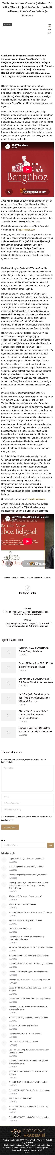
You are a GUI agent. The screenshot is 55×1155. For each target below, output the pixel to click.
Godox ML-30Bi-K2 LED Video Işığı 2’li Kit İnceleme (29, 956)
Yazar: (30, 577)
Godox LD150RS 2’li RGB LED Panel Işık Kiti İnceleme (30, 912)
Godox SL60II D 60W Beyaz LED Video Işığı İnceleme (30, 999)
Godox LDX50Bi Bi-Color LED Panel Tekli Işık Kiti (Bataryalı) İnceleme (28, 1008)
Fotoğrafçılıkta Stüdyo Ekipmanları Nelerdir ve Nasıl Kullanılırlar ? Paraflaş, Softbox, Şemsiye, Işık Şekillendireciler (29, 885)
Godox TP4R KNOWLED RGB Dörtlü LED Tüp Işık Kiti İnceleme (30, 989)
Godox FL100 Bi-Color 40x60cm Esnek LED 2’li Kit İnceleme (28, 1072)
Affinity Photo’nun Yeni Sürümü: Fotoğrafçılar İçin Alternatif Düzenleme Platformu (34, 714)
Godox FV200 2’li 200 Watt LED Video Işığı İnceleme (29, 980)
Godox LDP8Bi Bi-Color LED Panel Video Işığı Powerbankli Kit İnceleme (27, 938)
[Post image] (8, 652)
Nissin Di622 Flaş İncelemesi (20, 1098)
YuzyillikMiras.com (26, 230)
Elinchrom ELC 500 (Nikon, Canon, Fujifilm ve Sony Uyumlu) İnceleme (29, 1051)
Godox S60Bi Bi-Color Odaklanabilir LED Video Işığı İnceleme (29, 1107)
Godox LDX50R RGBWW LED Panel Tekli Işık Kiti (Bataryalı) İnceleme (28, 1062)
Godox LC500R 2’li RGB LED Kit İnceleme (25, 1034)
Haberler (7, 25)
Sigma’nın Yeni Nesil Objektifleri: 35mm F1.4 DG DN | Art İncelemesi (35, 730)
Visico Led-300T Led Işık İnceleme (22, 904)
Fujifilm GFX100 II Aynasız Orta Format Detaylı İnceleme (33, 649)
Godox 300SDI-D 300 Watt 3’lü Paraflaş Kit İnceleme (29, 1090)
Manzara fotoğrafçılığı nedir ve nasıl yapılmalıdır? (28, 875)
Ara (3, 840)
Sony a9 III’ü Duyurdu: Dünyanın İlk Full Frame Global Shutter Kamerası (36, 680)
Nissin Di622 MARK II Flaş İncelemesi (23, 1042)
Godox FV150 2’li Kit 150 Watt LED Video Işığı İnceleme (31, 964)
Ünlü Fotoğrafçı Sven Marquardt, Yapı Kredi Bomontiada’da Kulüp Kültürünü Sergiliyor (34, 697)
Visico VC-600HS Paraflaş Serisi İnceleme (25, 921)
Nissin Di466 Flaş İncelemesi (20, 929)
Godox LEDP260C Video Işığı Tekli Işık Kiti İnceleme (29, 1117)
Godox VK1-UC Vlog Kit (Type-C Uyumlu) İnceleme (28, 972)
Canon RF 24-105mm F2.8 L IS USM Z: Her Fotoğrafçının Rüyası (36, 665)
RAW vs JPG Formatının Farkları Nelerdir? (25, 896)
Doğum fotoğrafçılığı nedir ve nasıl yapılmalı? (26, 859)
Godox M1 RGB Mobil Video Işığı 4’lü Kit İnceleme (28, 1082)
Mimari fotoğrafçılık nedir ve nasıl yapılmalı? (26, 867)
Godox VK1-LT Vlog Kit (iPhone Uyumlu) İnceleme (28, 1018)
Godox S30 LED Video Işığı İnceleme (23, 1026)
